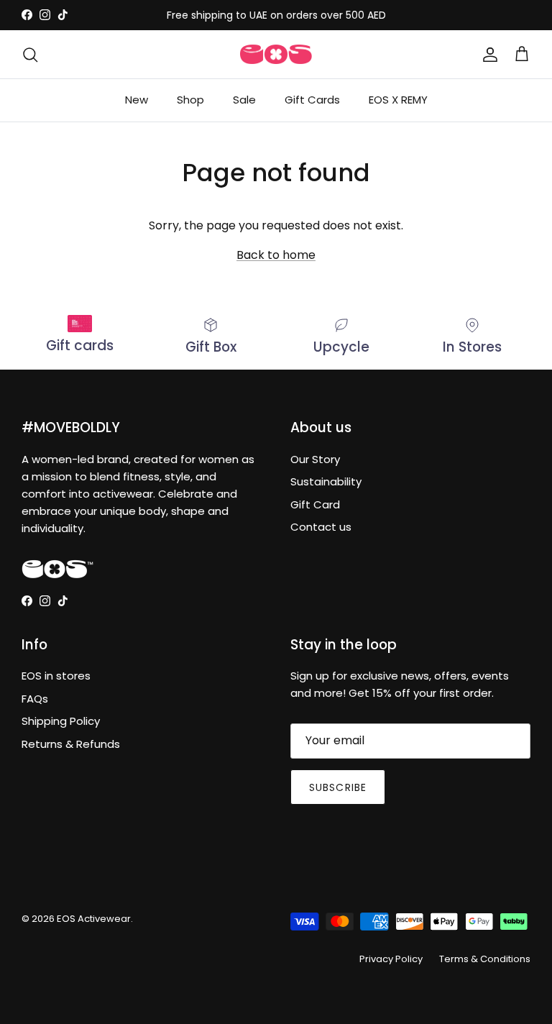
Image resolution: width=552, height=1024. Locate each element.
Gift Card (315, 504)
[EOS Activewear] (276, 55)
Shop (190, 99)
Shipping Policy (61, 720)
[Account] (487, 54)
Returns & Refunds (71, 743)
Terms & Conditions (484, 959)
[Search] (30, 54)
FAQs (35, 698)
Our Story (315, 459)
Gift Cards (312, 99)
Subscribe (338, 787)
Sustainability (326, 481)
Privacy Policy (391, 959)
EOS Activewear (94, 918)
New (136, 99)
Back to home (276, 255)
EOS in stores (56, 675)
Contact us (320, 526)
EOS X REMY (398, 99)
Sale (244, 99)
